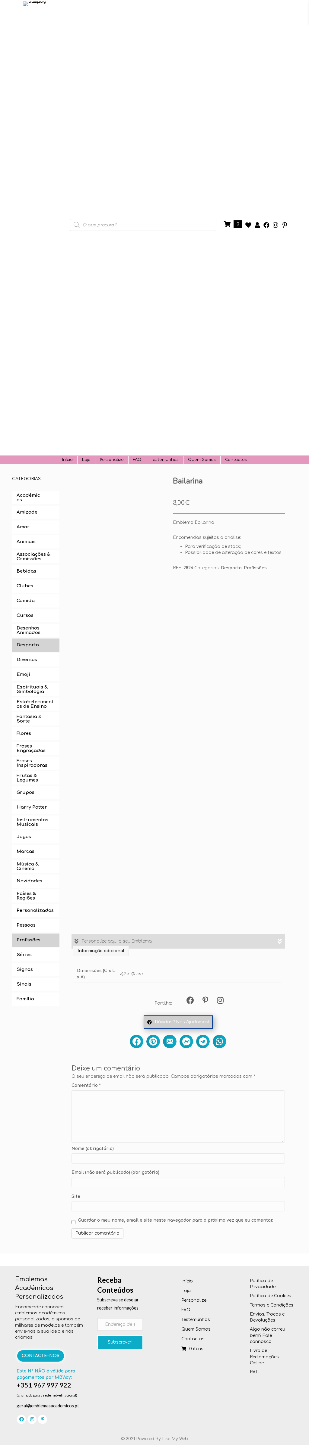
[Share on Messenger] (186, 1041)
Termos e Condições (271, 1305)
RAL (254, 1372)
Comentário (86, 1085)
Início (67, 460)
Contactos (236, 460)
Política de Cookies (270, 1296)
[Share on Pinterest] (153, 1041)
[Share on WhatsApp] (219, 1041)
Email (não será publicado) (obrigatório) (115, 1172)
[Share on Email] (170, 1041)
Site (76, 1196)
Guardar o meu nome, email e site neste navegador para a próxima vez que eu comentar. (175, 1220)
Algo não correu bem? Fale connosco (267, 1335)
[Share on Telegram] (203, 1041)
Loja (86, 460)
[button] (248, 225)
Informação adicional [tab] (101, 951)
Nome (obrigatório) (93, 1148)
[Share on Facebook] (136, 1041)
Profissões (255, 568)
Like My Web (175, 1439)
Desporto (231, 568)
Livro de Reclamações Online (264, 1356)
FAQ (137, 460)
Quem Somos (202, 460)
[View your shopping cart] (228, 224)
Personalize (112, 460)
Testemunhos (165, 460)
